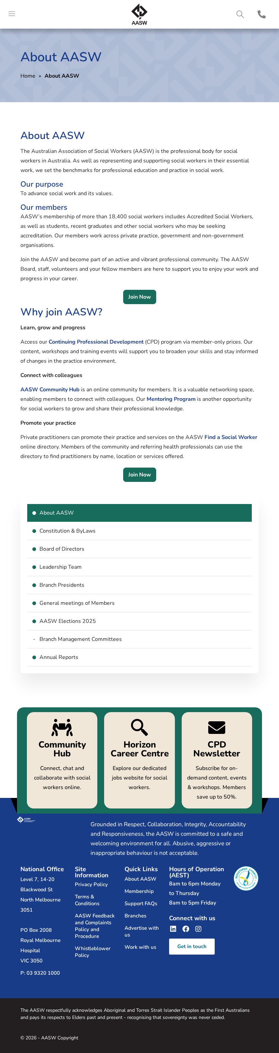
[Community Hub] (62, 760)
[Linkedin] (173, 929)
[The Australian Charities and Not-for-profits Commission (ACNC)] (246, 878)
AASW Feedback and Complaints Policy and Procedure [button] (95, 926)
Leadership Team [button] (60, 567)
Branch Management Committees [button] (80, 639)
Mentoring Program (171, 399)
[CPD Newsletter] (217, 760)
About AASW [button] (56, 513)
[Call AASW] (262, 14)
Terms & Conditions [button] (87, 900)
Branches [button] (135, 915)
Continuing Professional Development (96, 342)
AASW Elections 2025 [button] (67, 621)
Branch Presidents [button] (61, 585)
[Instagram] (198, 929)
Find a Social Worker (230, 437)
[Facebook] (186, 929)
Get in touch (192, 946)
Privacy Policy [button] (91, 884)
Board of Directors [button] (61, 549)
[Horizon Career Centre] (139, 760)
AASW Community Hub (50, 389)
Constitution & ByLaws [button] (67, 531)
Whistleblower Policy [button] (93, 952)
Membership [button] (139, 891)
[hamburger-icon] (11, 14)
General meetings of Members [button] (77, 603)
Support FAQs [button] (141, 903)
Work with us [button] (140, 947)
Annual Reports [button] (58, 657)
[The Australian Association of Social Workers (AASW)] (139, 14)
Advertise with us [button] (142, 931)
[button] (240, 14)
